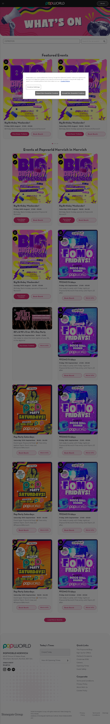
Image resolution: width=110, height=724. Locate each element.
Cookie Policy (65, 81)
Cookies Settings (33, 87)
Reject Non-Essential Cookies (47, 93)
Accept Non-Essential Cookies (73, 93)
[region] (56, 85)
